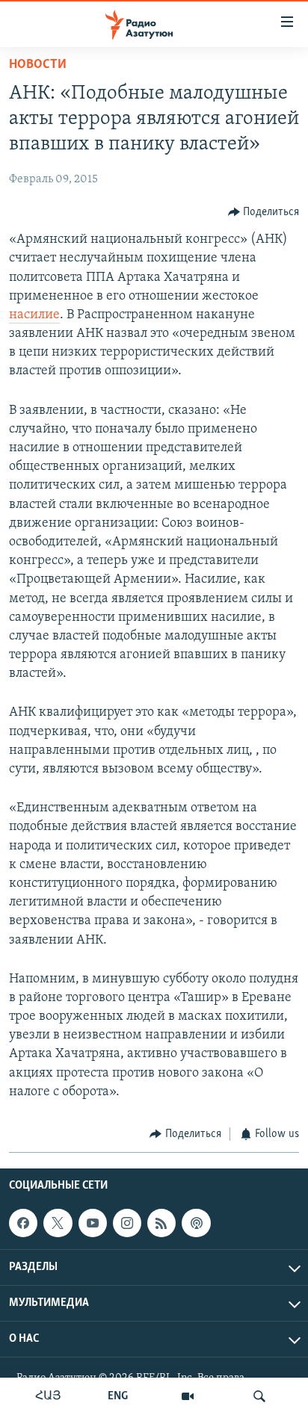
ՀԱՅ (48, 1396)
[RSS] (161, 1223)
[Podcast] (196, 1223)
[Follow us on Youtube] (92, 1223)
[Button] (264, 212)
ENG (118, 1396)
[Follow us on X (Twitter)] (57, 1223)
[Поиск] (259, 1396)
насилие (34, 315)
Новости (38, 65)
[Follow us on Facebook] (23, 1223)
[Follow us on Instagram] (127, 1223)
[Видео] (187, 1396)
